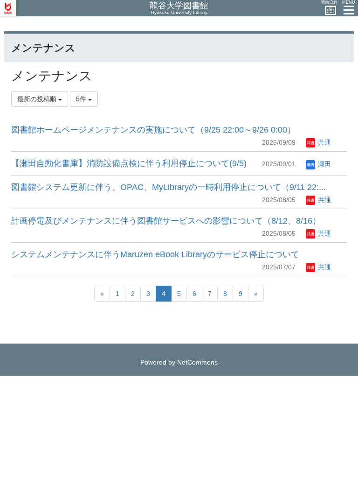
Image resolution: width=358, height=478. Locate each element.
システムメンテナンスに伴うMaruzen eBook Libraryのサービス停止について (155, 254)
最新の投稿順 (37, 99)
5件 (82, 99)
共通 (323, 142)
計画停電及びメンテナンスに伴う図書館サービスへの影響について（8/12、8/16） (166, 220)
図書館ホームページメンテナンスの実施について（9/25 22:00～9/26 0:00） (153, 129)
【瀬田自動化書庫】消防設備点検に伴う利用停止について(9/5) (129, 163)
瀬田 (323, 164)
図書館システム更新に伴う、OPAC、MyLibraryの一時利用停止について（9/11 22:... (168, 187)
